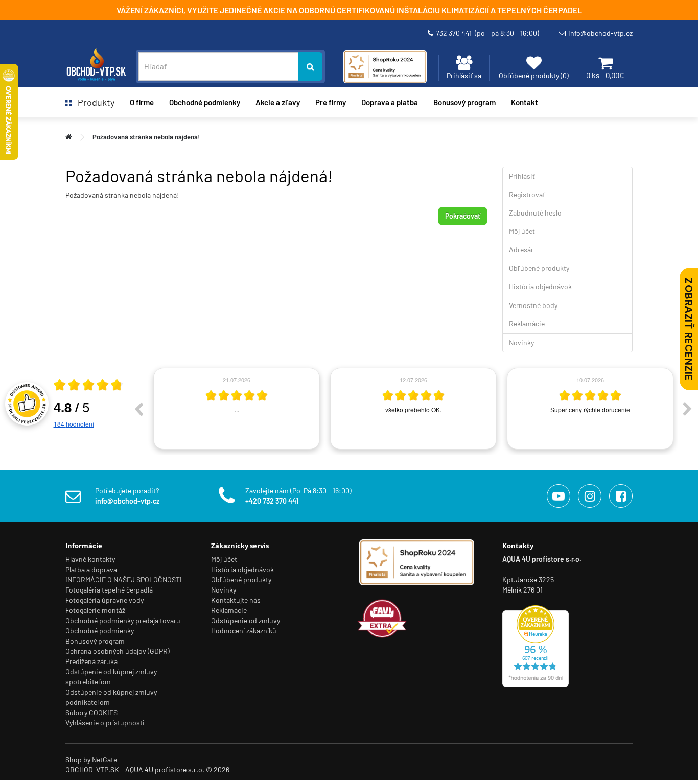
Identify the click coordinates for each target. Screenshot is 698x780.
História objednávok (540, 286)
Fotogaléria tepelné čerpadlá (109, 589)
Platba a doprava (91, 569)
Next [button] (687, 408)
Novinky (521, 342)
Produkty (93, 102)
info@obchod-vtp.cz (600, 33)
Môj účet (522, 231)
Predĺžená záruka (91, 661)
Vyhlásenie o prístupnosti (105, 722)
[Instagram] (589, 496)
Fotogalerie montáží (96, 610)
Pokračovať (462, 215)
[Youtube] (558, 496)
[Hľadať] (310, 66)
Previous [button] (138, 408)
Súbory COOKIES (91, 712)
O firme (142, 102)
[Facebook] (621, 496)
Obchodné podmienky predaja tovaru (122, 620)
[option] (236, 409)
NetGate (104, 759)
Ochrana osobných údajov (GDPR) (117, 651)
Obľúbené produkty (539, 268)
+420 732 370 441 (271, 501)
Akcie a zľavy (277, 102)
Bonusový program (464, 102)
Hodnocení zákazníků (243, 630)
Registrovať (527, 194)
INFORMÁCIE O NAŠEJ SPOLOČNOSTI (123, 579)
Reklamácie (527, 323)
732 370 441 (487, 33)
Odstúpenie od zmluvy (245, 620)
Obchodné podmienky (204, 102)
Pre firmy (330, 102)
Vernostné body (533, 305)
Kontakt (524, 102)
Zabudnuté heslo (535, 212)
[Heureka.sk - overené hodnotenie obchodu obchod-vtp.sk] (535, 645)
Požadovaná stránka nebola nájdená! (146, 137)
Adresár (521, 249)
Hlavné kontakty (90, 559)
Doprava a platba (389, 102)
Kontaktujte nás (236, 600)
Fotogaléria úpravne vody (104, 600)
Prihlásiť (522, 176)
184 (74, 423)
